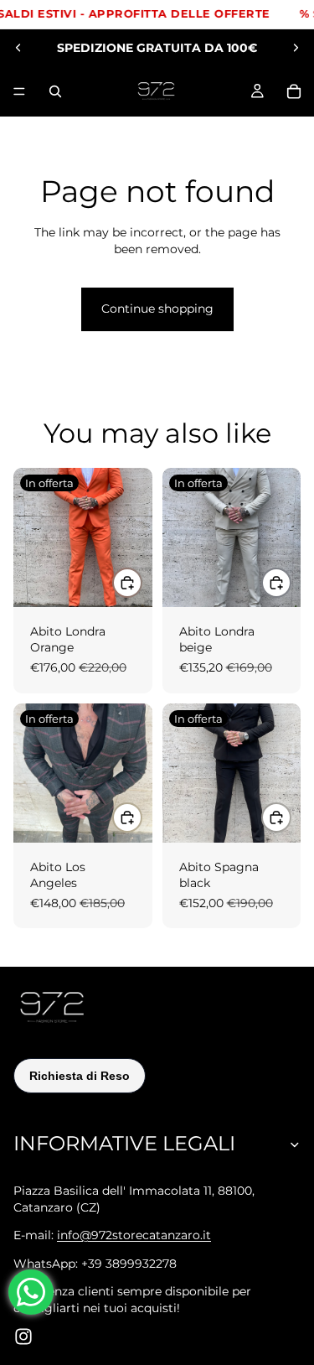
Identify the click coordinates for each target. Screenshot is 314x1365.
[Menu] (19, 91)
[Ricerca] (55, 91)
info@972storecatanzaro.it (134, 1235)
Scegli (141, 581)
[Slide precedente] (18, 47)
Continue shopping (157, 308)
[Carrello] (293, 91)
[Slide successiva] (295, 47)
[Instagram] (23, 1336)
